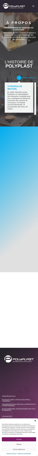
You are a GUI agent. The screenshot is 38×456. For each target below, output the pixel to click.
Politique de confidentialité (24, 453)
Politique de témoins (11, 453)
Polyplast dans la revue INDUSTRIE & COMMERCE (16, 400)
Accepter (19, 439)
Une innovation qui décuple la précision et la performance (19, 404)
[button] (35, 421)
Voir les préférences (19, 449)
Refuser (19, 444)
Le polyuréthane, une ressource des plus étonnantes (18, 409)
